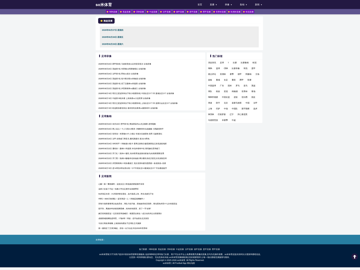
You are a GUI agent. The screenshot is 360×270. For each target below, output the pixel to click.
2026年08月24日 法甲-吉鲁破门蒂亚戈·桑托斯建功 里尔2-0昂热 (123, 138)
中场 (226, 108)
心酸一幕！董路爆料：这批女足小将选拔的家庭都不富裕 (121, 184)
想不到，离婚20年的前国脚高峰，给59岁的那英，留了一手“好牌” (124, 208)
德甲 (240, 74)
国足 (253, 97)
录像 (227, 4)
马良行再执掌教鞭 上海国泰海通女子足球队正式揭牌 (119, 223)
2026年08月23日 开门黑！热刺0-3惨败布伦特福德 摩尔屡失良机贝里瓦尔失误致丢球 (132, 158)
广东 (222, 85)
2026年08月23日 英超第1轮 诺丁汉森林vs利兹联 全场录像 (122, 83)
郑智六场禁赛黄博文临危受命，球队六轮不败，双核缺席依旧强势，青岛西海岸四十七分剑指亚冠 (137, 203)
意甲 (253, 68)
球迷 (210, 102)
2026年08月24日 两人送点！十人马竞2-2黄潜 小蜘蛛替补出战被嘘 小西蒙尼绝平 (131, 128)
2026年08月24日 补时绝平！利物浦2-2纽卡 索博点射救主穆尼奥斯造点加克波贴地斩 (132, 143)
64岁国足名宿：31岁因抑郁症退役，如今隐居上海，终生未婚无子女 (126, 193)
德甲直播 (180, 11)
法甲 (255, 102)
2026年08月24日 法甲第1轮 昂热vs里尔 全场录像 (118, 73)
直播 (212, 4)
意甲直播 (193, 11)
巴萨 (218, 108)
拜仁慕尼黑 (242, 114)
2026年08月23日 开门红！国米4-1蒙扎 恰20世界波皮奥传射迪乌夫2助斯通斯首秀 (131, 153)
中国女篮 (226, 97)
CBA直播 (140, 11)
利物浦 (235, 91)
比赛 (235, 62)
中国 (247, 102)
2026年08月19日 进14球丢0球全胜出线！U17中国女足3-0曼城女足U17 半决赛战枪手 (132, 168)
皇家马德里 (237, 102)
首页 (200, 4)
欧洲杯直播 (235, 11)
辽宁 (232, 114)
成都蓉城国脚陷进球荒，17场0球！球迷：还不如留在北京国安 (123, 218)
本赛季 (225, 120)
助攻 (218, 91)
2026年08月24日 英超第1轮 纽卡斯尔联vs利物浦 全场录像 (122, 78)
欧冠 (254, 62)
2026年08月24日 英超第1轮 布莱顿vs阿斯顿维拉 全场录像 (122, 68)
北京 (226, 102)
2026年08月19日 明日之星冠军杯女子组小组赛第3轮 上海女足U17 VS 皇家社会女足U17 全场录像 (138, 103)
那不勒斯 (245, 108)
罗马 (238, 85)
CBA (226, 68)
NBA (210, 68)
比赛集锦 (245, 62)
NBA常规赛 (213, 97)
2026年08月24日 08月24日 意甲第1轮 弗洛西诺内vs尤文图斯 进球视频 (127, 124)
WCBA (211, 114)
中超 (234, 120)
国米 (230, 85)
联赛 (249, 79)
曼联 (234, 79)
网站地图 (191, 263)
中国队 (235, 108)
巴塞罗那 (222, 114)
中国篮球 (212, 85)
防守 (218, 102)
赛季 (232, 74)
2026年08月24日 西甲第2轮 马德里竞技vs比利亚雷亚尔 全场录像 (124, 63)
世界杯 (245, 91)
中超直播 (153, 11)
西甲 (242, 79)
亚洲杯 (223, 74)
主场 (257, 74)
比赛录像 (236, 68)
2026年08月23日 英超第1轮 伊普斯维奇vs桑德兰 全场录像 (122, 88)
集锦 (242, 4)
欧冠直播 (250, 11)
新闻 (257, 4)
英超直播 (126, 11)
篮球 (218, 68)
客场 (253, 91)
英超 (253, 85)
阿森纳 (248, 74)
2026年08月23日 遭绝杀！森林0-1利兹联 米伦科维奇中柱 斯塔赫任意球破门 (129, 148)
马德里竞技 (213, 120)
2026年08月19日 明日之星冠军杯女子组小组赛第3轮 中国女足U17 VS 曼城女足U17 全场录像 (136, 93)
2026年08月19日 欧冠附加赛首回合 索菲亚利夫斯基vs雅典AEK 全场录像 (128, 108)
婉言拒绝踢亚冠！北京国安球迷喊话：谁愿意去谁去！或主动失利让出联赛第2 (130, 213)
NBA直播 (113, 11)
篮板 (210, 79)
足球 (222, 62)
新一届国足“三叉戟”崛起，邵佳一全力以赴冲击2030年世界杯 (122, 228)
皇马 (246, 85)
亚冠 (226, 91)
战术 (255, 108)
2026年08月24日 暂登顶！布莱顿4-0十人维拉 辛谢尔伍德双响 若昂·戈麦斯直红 (130, 133)
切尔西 (245, 97)
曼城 (218, 79)
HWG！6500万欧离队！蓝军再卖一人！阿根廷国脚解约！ (121, 198)
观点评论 (212, 74)
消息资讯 (212, 62)
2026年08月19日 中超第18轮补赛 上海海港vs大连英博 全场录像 (124, 98)
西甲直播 (207, 11)
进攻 (236, 97)
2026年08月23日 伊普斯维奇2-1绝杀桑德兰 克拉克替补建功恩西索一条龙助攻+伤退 (132, 163)
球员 (246, 68)
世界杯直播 (221, 11)
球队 (210, 91)
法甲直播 (167, 11)
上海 (210, 108)
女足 (226, 79)
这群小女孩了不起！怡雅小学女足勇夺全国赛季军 (118, 188)
